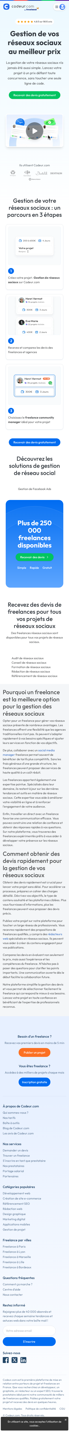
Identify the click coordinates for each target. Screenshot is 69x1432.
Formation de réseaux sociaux (31, 667)
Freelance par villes (17, 1240)
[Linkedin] (23, 1360)
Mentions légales (12, 1408)
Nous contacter (13, 1294)
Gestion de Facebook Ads (34, 489)
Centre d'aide (11, 1289)
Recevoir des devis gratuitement (34, 95)
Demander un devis (15, 1150)
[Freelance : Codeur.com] (21, 7)
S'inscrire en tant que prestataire (24, 1161)
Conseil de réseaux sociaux (29, 662)
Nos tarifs (9, 1118)
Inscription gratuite (34, 1082)
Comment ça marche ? (17, 1284)
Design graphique (14, 1214)
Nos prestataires (13, 1166)
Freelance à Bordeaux (17, 1267)
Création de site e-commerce (22, 1198)
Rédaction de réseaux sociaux (31, 671)
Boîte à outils (11, 1123)
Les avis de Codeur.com (18, 1133)
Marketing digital (14, 1219)
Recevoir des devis (32, 557)
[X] (14, 1360)
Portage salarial (13, 1171)
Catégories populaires (19, 1187)
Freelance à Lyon (14, 1252)
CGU (62, 1408)
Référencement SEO (16, 1203)
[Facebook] (6, 1360)
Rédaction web (12, 1209)
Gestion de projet (14, 1229)
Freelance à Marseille (17, 1257)
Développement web (16, 1193)
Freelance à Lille (13, 1262)
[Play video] (34, 131)
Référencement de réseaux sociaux (34, 676)
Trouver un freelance (16, 1155)
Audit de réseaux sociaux (28, 658)
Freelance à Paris (14, 1246)
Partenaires (10, 1176)
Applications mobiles (16, 1224)
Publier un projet (34, 1052)
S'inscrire (29, 1341)
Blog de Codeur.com (16, 1128)
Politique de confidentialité (41, 1408)
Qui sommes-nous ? (15, 1112)
